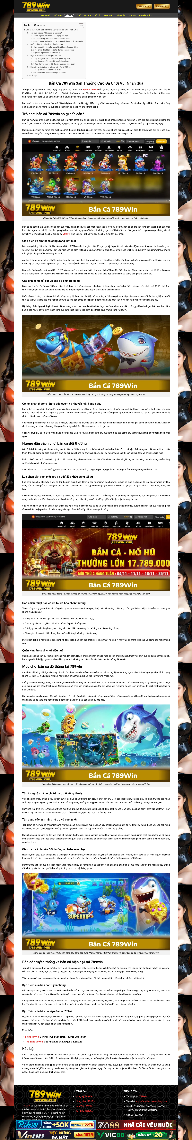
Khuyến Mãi (145, 15)
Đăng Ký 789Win (84, 1096)
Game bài (108, 15)
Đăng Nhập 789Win (85, 1101)
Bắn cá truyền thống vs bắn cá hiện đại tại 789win (51, 67)
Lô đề (78, 15)
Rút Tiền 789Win (84, 1111)
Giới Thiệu (121, 15)
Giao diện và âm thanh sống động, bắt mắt (51, 36)
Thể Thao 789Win (34, 1041)
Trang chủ (44, 15)
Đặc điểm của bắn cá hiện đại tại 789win (50, 73)
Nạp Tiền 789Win (84, 1106)
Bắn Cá (69, 15)
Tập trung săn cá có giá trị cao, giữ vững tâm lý (52, 58)
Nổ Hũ (97, 15)
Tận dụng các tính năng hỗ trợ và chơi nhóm (51, 61)
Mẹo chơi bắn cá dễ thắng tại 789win (46, 55)
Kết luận (34, 75)
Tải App (88, 15)
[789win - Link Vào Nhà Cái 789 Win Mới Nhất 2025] (36, 6)
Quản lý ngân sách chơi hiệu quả (47, 53)
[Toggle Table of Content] (80, 25)
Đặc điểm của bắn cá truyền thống (47, 70)
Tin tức (132, 15)
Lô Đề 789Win (32, 1036)
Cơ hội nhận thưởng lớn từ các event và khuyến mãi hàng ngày (58, 41)
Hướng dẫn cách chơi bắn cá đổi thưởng (47, 44)
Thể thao (57, 15)
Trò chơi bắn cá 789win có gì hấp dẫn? (46, 33)
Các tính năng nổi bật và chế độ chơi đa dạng (51, 39)
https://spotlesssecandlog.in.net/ (152, 1101)
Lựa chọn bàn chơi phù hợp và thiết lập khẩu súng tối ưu (56, 47)
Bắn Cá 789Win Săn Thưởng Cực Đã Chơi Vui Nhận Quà (52, 29)
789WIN (26, 1105)
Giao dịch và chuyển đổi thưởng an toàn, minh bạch (54, 64)
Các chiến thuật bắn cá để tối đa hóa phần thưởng (54, 50)
